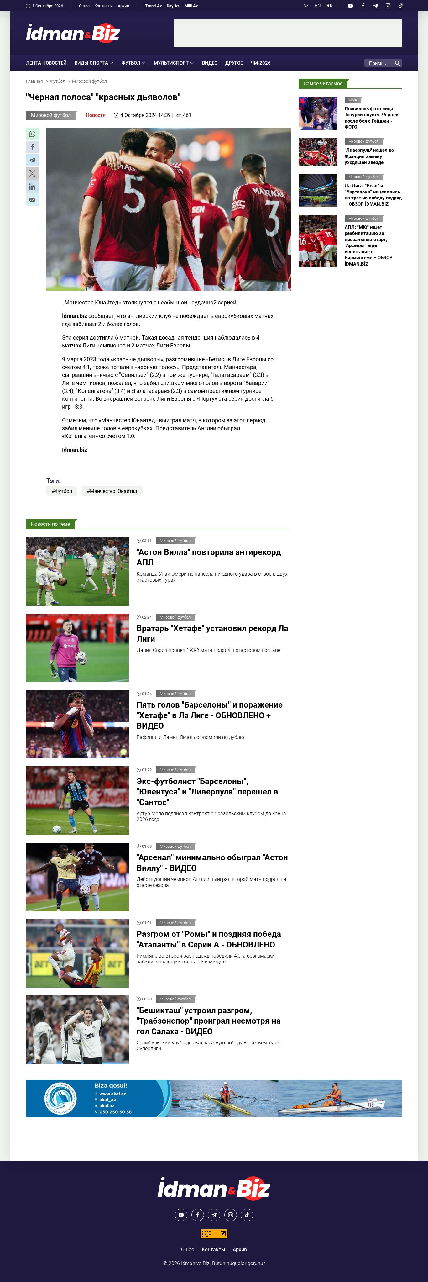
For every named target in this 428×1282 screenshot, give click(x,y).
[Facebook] (363, 5)
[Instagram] (388, 5)
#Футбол (62, 491)
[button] (32, 134)
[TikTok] (400, 5)
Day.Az (173, 5)
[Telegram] (375, 5)
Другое (234, 63)
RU (329, 5)
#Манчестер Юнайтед (112, 491)
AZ (306, 5)
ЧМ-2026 (261, 63)
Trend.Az (153, 5)
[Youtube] (350, 5)
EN (318, 5)
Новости (96, 115)
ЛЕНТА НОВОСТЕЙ (46, 63)
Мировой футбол (51, 115)
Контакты (103, 5)
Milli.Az (191, 5)
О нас (84, 5)
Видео (209, 63)
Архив (123, 5)
